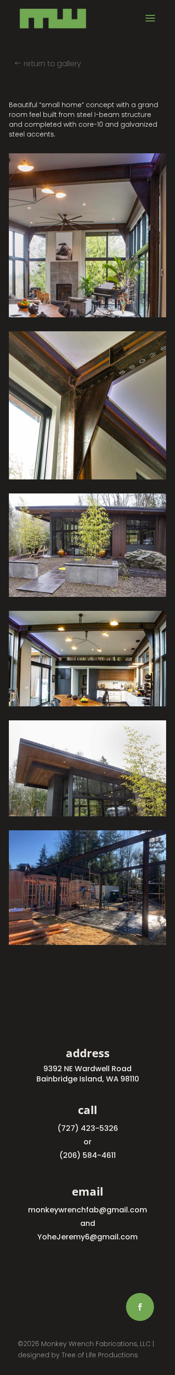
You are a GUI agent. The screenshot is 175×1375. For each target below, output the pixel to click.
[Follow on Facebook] (140, 1307)
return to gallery (52, 63)
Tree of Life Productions (100, 1355)
